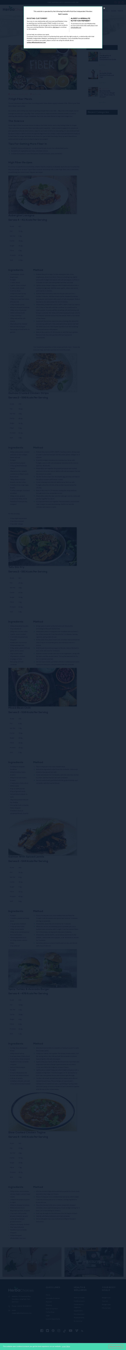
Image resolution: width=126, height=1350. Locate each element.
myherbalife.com (76, 27)
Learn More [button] (66, 1346)
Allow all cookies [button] (116, 1346)
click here (56, 27)
